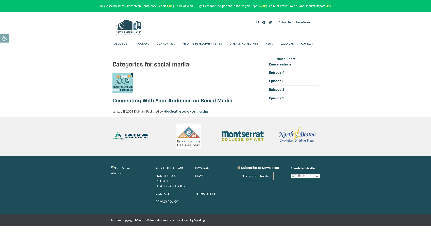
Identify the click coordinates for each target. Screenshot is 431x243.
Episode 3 (276, 81)
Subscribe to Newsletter (295, 22)
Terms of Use (205, 194)
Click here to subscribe (255, 176)
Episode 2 (276, 90)
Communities (166, 43)
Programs (142, 43)
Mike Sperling (172, 111)
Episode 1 (276, 98)
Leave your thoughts (195, 111)
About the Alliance (170, 168)
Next (326, 136)
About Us (120, 43)
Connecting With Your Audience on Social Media (173, 100)
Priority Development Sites (202, 43)
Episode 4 (277, 72)
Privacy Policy (167, 202)
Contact (307, 43)
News (269, 43)
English (302, 175)
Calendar (287, 43)
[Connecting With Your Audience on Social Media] (122, 90)
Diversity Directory (244, 43)
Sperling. (200, 220)
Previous (105, 136)
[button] (4, 38)
